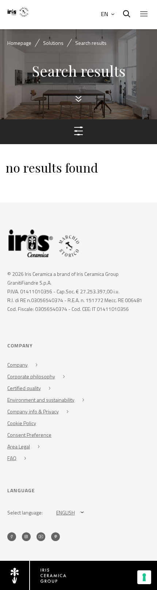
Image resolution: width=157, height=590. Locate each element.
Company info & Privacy (33, 411)
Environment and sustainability (40, 400)
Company (17, 365)
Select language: (25, 512)
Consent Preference (29, 435)
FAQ (11, 458)
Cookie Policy (21, 423)
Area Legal (18, 446)
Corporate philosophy (31, 376)
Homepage (19, 43)
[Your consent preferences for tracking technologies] (144, 577)
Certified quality (24, 388)
